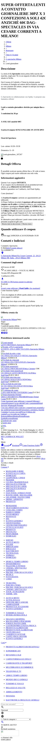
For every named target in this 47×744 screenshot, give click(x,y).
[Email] (6, 333)
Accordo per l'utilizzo (18, 414)
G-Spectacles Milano (9, 319)
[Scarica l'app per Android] (9, 421)
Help (40, 403)
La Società (40, 410)
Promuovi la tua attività (15, 403)
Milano (10, 416)
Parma (21, 416)
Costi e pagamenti (31, 403)
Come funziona (7, 401)
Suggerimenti (15, 410)
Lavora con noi (15, 412)
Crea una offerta (7, 408)
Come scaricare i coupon (22, 408)
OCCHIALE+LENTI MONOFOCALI (16, 373)
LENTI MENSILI (8, 345)
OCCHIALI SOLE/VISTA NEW (14, 379)
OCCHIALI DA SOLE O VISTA (14, 356)
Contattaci (5, 412)
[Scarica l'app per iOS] (6, 423)
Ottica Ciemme (29, 369)
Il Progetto (19, 405)
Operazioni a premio (28, 410)
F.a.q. (8, 414)
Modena (16, 416)
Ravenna (9, 418)
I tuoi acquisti (37, 408)
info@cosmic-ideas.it (14, 248)
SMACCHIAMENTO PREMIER (14, 397)
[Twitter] (4, 333)
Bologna (4, 416)
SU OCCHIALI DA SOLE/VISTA (14, 386)
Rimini (15, 418)
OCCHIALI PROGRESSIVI (12, 369)
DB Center (28, 392)
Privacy (24, 412)
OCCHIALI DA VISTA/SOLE (13, 362)
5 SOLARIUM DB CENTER (12, 392)
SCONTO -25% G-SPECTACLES (14, 349)
